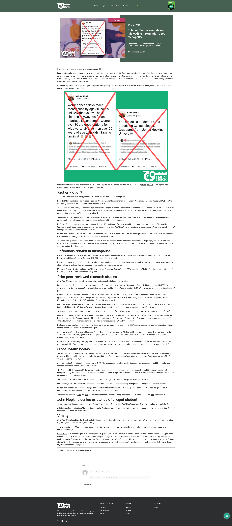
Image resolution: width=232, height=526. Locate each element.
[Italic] (94, 478)
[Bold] (91, 478)
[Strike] (99, 478)
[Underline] (96, 478)
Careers (155, 507)
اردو (133, 5)
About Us (103, 507)
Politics (128, 507)
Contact (125, 6)
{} (114, 477)
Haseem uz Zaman (137, 52)
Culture (128, 513)
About (96, 6)
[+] (117, 477)
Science (128, 510)
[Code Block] (109, 478)
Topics (104, 6)
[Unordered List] (104, 478)
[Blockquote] (106, 478)
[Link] (111, 478)
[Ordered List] (101, 478)
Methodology (114, 6)
